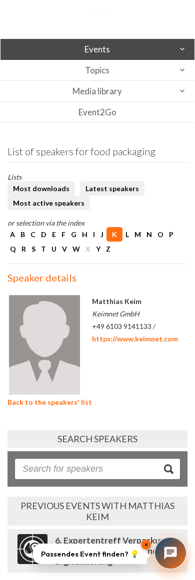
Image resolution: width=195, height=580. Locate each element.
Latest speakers (112, 188)
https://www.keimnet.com (135, 338)
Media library (97, 91)
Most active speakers (48, 203)
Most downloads (41, 188)
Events (97, 49)
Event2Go (97, 112)
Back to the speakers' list (50, 402)
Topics (97, 70)
